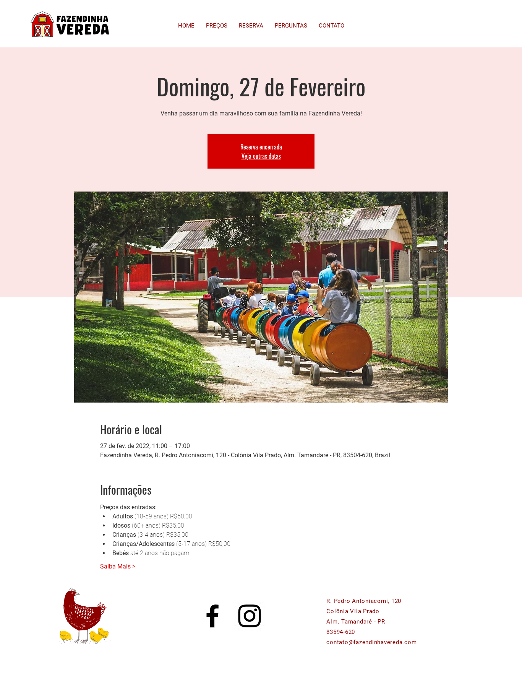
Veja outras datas (261, 156)
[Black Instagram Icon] (249, 616)
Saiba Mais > (117, 566)
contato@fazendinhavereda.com (371, 642)
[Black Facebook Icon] (212, 616)
